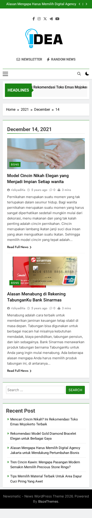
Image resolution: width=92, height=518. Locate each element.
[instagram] (39, 19)
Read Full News (17, 247)
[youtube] (57, 19)
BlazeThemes (48, 501)
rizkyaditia (18, 190)
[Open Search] (79, 73)
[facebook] (33, 19)
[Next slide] (86, 4)
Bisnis (15, 165)
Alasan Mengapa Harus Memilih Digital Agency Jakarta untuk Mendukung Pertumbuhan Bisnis (41, 4)
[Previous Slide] (80, 4)
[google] (51, 19)
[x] (45, 19)
